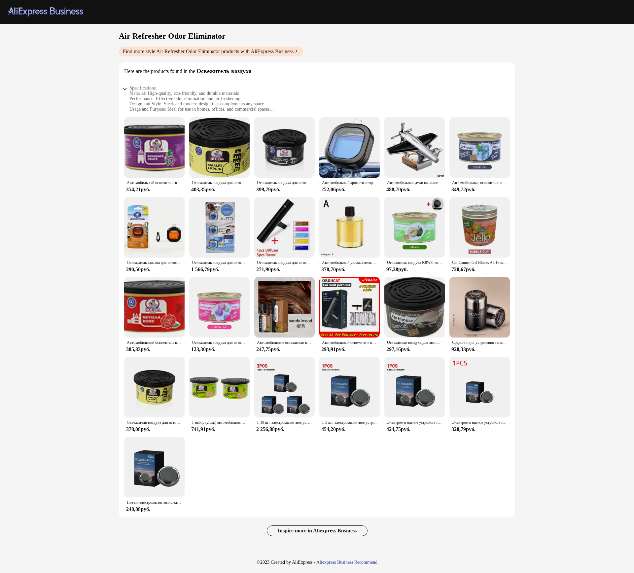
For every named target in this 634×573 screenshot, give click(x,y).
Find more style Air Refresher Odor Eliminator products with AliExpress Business (208, 51)
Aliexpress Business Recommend (346, 562)
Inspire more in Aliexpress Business (317, 530)
